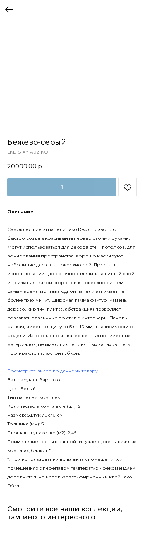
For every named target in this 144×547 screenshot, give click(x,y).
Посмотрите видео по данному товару (52, 371)
